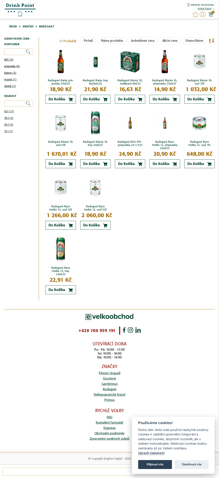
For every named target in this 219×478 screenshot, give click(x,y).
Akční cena (170, 41)
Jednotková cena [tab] (16, 38)
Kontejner (11, 44)
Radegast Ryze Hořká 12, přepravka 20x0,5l (164, 145)
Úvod (13, 26)
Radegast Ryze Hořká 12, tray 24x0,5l (60, 271)
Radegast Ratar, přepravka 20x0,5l (61, 82)
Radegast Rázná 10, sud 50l (60, 143)
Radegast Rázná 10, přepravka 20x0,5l (164, 82)
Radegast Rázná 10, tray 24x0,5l (95, 143)
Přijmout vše (155, 464)
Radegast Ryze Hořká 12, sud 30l (60, 208)
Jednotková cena (142, 41)
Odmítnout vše (192, 464)
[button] (204, 9)
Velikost (10, 96)
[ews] (20, 9)
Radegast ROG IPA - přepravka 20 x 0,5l (130, 143)
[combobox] (103, 472)
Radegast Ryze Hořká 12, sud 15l (199, 143)
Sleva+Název (194, 41)
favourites (195, 14)
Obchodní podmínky (109, 433)
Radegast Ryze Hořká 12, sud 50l (95, 208)
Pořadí (88, 41)
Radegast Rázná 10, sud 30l (199, 82)
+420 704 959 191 (97, 330)
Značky (28, 26)
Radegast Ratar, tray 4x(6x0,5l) (95, 82)
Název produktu (112, 41)
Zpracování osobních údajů (109, 438)
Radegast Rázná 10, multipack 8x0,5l (130, 82)
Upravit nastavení (151, 453)
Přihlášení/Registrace (202, 14)
